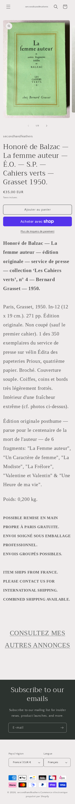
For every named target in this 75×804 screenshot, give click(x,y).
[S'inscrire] (61, 728)
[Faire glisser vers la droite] (46, 125)
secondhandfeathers (28, 792)
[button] (8, 6)
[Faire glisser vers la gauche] (28, 125)
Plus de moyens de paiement (37, 231)
